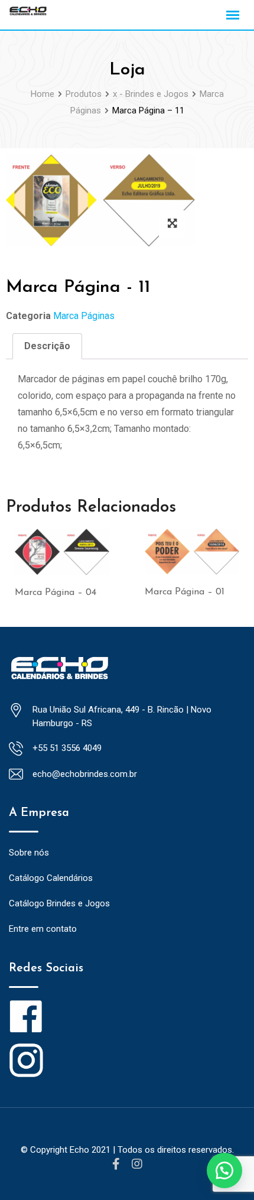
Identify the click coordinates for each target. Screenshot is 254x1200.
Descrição (47, 346)
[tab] (47, 346)
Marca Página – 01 (184, 592)
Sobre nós (29, 852)
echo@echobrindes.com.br (84, 774)
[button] (224, 1170)
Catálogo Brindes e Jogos (59, 903)
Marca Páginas (84, 315)
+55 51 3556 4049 (67, 748)
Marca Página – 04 (55, 592)
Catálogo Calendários (51, 878)
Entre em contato (43, 928)
